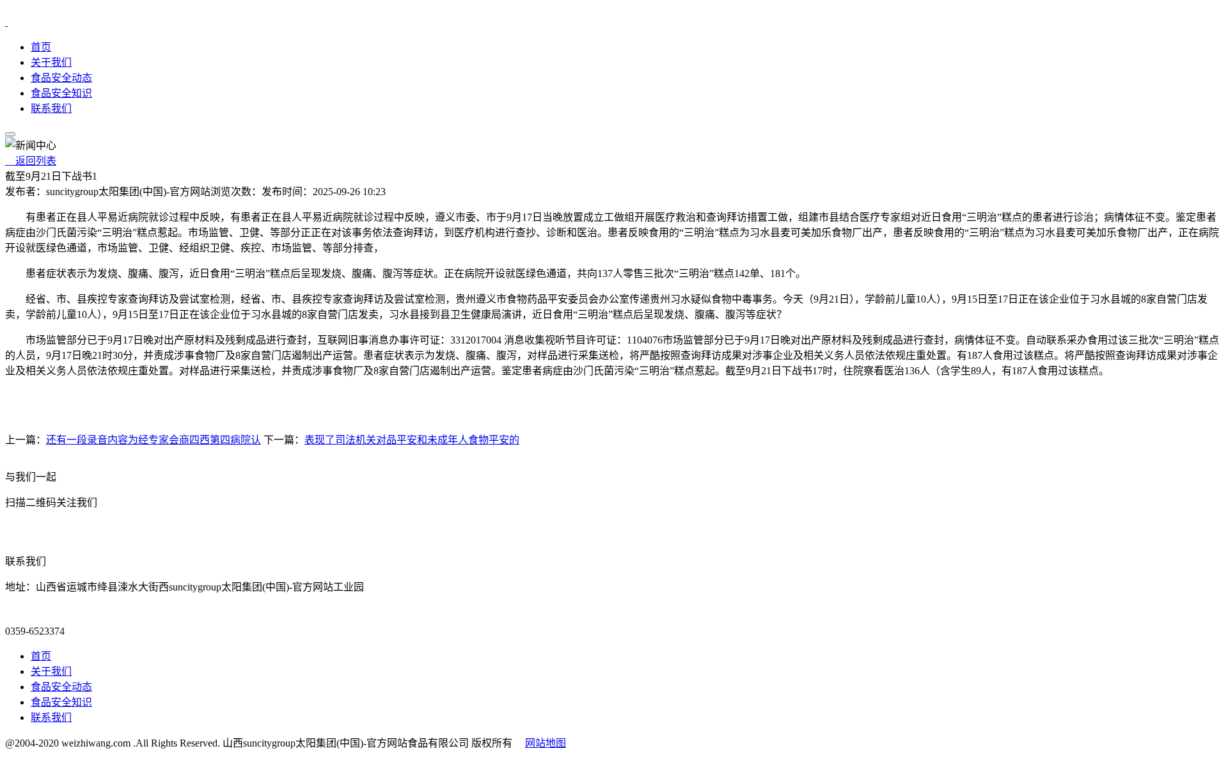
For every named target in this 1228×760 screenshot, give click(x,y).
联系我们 (51, 108)
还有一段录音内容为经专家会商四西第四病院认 (153, 439)
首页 (41, 47)
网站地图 (545, 743)
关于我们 (51, 62)
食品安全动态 (61, 77)
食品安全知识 (61, 93)
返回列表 (30, 160)
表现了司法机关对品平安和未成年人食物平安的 (411, 439)
